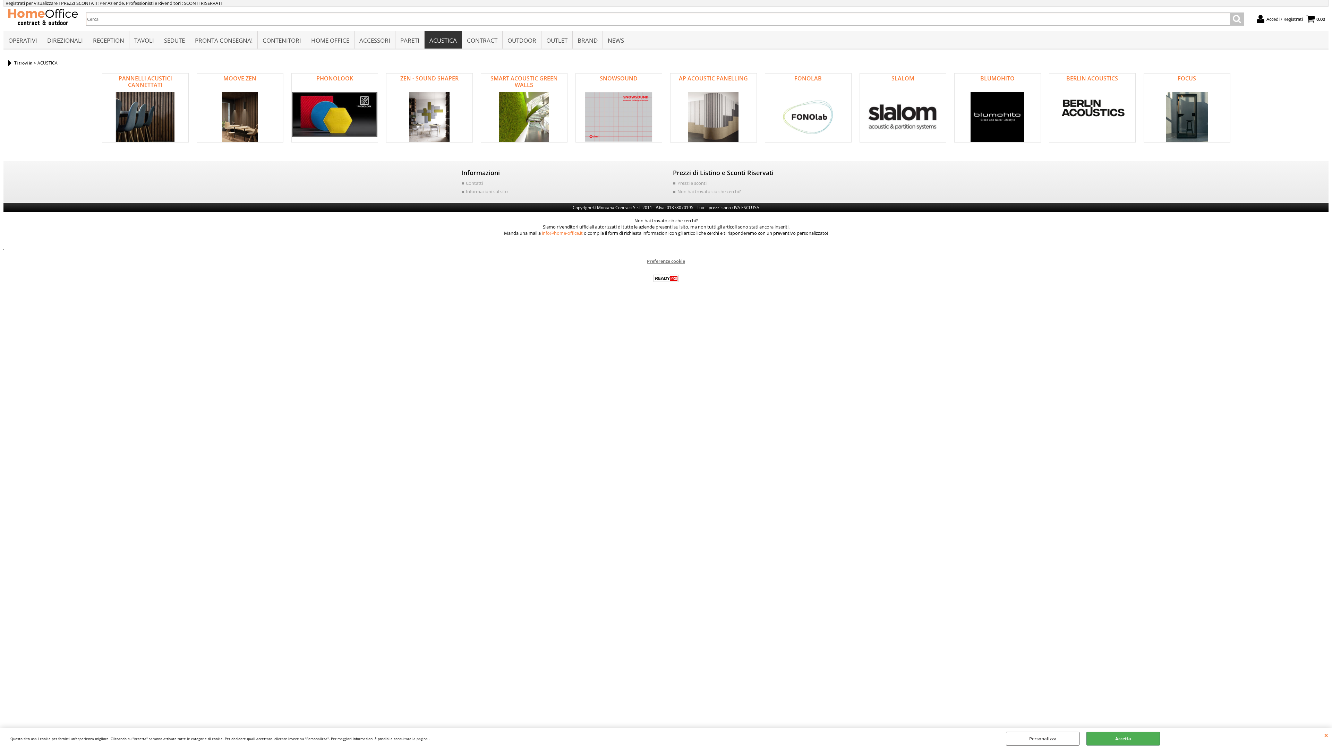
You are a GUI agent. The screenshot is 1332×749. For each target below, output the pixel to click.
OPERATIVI (22, 40)
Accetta (1123, 738)
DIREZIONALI (65, 40)
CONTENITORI (282, 40)
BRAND (588, 40)
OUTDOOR (521, 40)
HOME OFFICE (330, 40)
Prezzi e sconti (692, 183)
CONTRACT (482, 40)
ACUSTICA (443, 40)
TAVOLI (144, 40)
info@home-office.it (562, 233)
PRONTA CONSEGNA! (224, 40)
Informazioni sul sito (487, 191)
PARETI (409, 40)
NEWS (616, 40)
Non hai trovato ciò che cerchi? (709, 191)
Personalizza (1043, 738)
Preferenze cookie (666, 261)
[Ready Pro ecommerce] (666, 278)
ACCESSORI (374, 40)
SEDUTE (174, 40)
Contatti (474, 183)
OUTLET (556, 40)
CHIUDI (1326, 735)
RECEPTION (108, 40)
